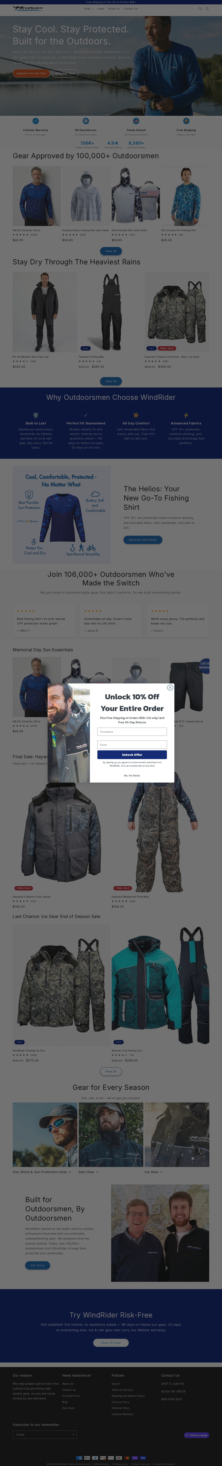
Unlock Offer (132, 754)
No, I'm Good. (132, 775)
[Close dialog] (170, 687)
